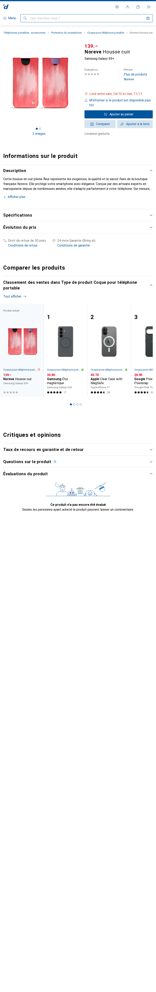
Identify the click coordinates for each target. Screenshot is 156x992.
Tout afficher (12, 296)
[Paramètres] (117, 7)
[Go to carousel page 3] (77, 404)
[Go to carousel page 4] (81, 404)
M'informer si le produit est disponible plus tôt (120, 102)
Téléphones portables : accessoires (24, 32)
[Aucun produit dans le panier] (148, 7)
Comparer (103, 124)
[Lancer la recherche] (25, 18)
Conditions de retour (23, 245)
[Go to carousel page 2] (74, 404)
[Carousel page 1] (71, 404)
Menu (12, 18)
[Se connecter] (128, 7)
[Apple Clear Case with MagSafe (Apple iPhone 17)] (109, 350)
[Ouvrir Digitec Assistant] (138, 7)
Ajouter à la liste (138, 124)
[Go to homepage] (6, 6)
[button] (118, 93)
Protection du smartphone (66, 32)
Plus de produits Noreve (135, 74)
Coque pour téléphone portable (105, 32)
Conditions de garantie (73, 245)
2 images (39, 134)
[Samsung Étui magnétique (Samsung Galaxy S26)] (65, 350)
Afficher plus (16, 197)
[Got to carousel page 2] (40, 129)
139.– (91, 46)
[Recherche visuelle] (148, 18)
